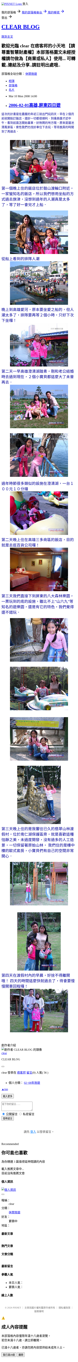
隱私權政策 (64, 1307)
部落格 (13, 85)
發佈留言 (7, 1118)
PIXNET (17, 1307)
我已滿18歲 (9, 1354)
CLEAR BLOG (20, 26)
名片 (12, 89)
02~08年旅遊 (32, 1082)
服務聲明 (39, 1311)
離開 (21, 1354)
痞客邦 (21, 1072)
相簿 (12, 81)
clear (4, 1053)
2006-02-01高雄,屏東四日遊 (35, 105)
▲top (4, 1089)
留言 (29, 1072)
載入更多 (7, 1096)
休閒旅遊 (31, 73)
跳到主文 (7, 36)
